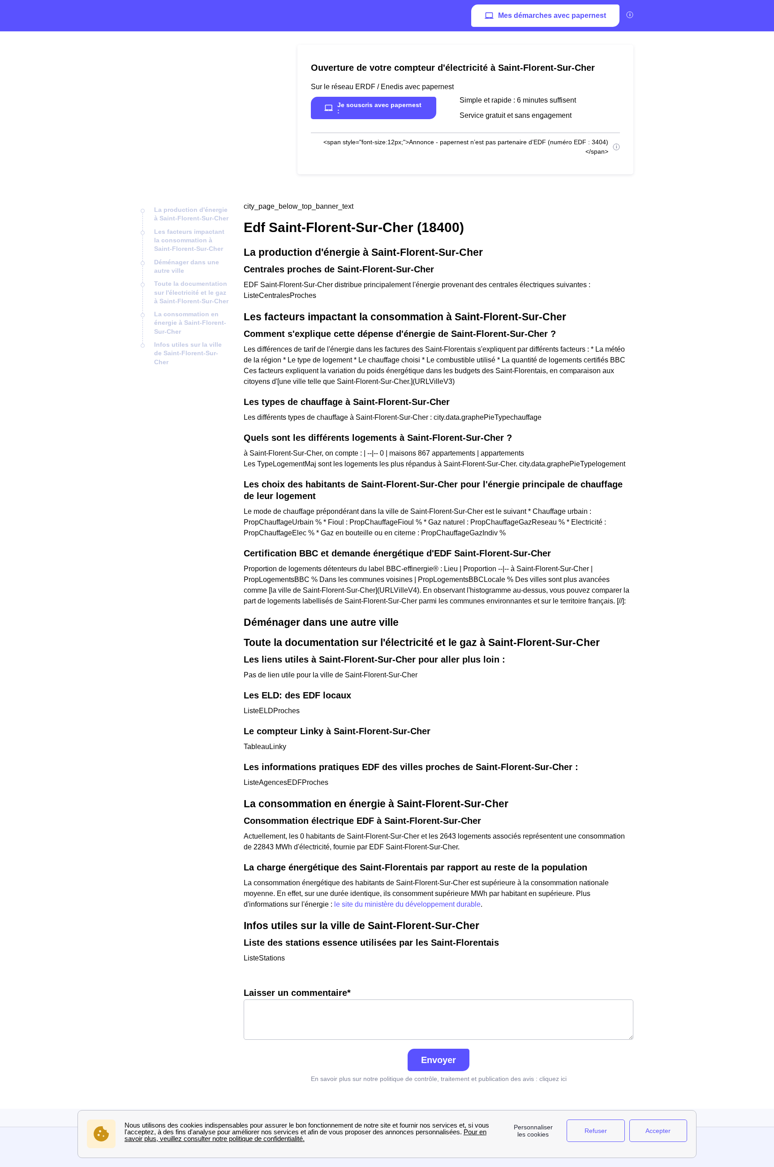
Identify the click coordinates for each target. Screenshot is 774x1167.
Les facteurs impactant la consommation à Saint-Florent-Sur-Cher (189, 240)
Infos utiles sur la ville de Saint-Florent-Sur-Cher (188, 353)
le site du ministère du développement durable (407, 904)
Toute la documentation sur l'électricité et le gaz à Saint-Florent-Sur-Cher (191, 292)
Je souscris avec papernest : (379, 108)
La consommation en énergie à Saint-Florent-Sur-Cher (190, 322)
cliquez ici (553, 1078)
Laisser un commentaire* (297, 993)
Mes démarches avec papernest (552, 15)
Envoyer (438, 1060)
